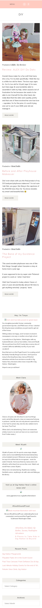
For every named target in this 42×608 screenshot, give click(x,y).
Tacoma (24, 530)
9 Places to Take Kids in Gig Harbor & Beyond (27, 537)
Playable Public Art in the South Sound (17, 558)
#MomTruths (15, 166)
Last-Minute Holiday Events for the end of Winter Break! (21, 565)
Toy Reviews (21, 65)
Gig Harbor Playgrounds (11, 554)
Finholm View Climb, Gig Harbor (14, 569)
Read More (9, 115)
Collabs (13, 65)
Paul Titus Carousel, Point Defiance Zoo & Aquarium (21, 561)
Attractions (19, 528)
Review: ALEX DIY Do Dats (19, 69)
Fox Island (28, 528)
